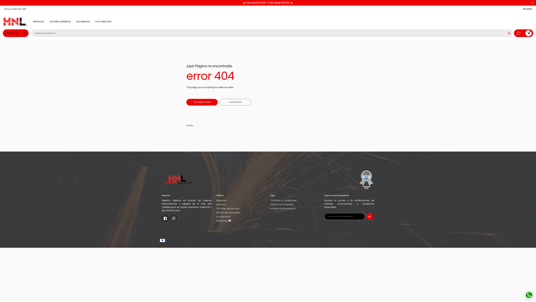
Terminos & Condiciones (283, 200)
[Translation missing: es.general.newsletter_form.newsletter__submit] (369, 216)
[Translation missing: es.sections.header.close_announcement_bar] (532, 2)
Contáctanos (223, 216)
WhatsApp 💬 (223, 220)
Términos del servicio (227, 208)
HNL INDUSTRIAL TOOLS (203, 125)
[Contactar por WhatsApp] (529, 295)
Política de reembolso (228, 212)
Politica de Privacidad (281, 204)
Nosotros (221, 204)
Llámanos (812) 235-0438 (15, 9)
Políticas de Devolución (282, 208)
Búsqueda (221, 200)
